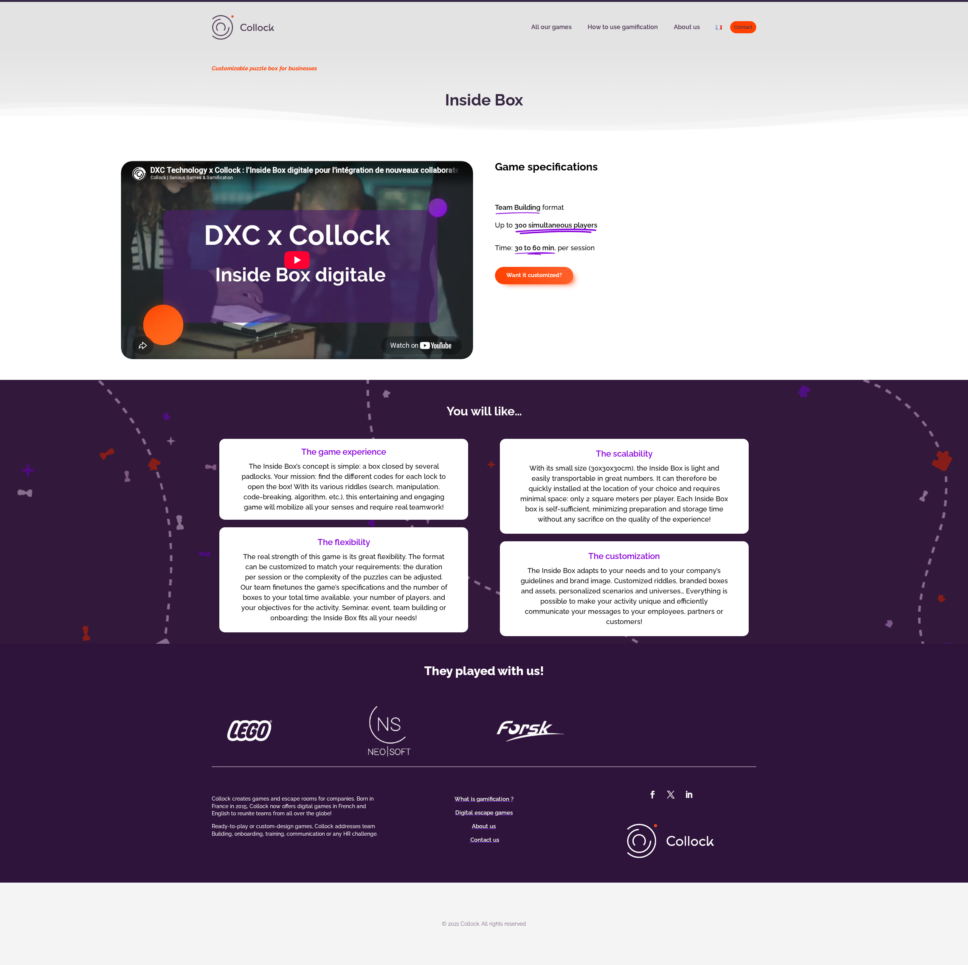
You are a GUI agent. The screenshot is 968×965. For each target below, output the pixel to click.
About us (687, 27)
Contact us (484, 839)
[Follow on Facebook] (652, 794)
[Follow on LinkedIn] (689, 794)
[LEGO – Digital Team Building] (274, 730)
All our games (551, 27)
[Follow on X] (670, 794)
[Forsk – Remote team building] (554, 730)
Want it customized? (534, 275)
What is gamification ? (484, 799)
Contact (743, 27)
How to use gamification (623, 27)
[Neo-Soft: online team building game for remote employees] (414, 730)
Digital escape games (484, 812)
